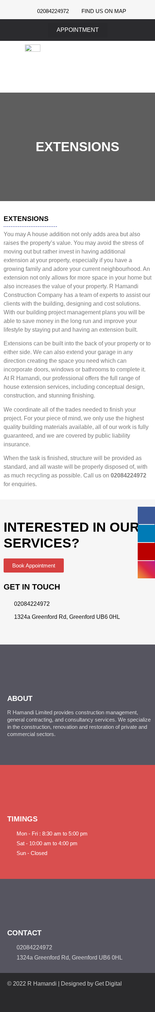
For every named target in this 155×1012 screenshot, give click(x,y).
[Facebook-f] (59, 1000)
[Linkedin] (95, 1000)
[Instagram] (71, 1000)
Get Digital (108, 984)
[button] (139, 67)
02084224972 (128, 475)
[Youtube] (84, 1000)
